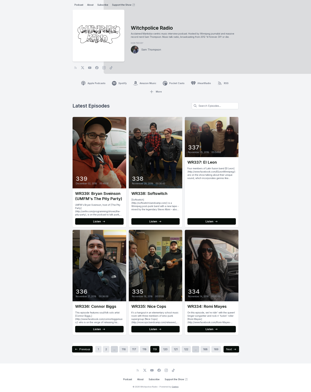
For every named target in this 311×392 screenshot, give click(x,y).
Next (229, 349)
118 (144, 349)
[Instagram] (104, 68)
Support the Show (121, 4)
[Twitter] (83, 68)
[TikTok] (111, 68)
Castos (175, 387)
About (90, 4)
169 (216, 349)
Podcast (79, 4)
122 (186, 349)
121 (176, 349)
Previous (84, 349)
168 (205, 349)
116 (124, 349)
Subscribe (102, 4)
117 (134, 349)
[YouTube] (90, 68)
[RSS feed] (75, 68)
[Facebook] (97, 68)
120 (165, 349)
